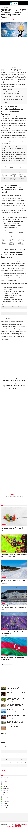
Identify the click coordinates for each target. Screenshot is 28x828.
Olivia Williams (6, 799)
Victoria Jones (6, 805)
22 (25, 765)
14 (21, 762)
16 (2, 765)
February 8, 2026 (18, 19)
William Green (6, 807)
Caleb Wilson (5, 781)
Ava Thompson (6, 779)
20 (17, 765)
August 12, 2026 (4, 609)
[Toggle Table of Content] (24, 90)
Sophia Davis (5, 803)
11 (10, 762)
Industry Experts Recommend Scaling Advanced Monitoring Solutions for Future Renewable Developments (13, 99)
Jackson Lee (5, 790)
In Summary (5, 102)
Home (2, 7)
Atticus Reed (11, 19)
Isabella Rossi (6, 788)
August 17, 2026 (4, 532)
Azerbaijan (6, 7)
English (5, 664)
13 (17, 762)
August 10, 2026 (4, 635)
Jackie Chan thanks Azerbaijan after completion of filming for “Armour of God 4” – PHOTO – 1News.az (13, 528)
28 (21, 768)
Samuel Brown (6, 801)
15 (25, 762)
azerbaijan (6, 339)
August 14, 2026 (4, 583)
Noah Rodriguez (6, 797)
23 (2, 768)
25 (10, 768)
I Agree (18, 826)
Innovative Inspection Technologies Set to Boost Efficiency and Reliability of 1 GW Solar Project (13, 95)
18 (10, 765)
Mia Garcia (5, 794)
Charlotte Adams (6, 784)
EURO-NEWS (5, 792)
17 (6, 765)
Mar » (5, 770)
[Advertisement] (14, 52)
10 (6, 762)
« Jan (2, 770)
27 (17, 768)
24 (6, 768)
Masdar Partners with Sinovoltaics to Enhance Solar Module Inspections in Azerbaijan (13, 92)
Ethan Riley (5, 786)
